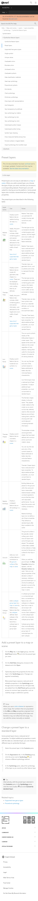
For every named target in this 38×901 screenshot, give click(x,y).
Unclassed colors (10, 69)
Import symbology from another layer (16, 145)
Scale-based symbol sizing (12, 129)
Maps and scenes (11, 28)
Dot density (8, 89)
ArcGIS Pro (5, 8)
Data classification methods (13, 77)
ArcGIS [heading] (4, 828)
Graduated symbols (10, 73)
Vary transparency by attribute (13, 109)
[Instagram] (29, 822)
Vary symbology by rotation (13, 113)
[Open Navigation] (35, 2)
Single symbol (9, 53)
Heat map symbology (11, 81)
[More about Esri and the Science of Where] (5, 820)
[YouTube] (33, 822)
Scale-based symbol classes (13, 125)
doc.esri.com (13, 19)
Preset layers (8, 45)
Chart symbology (10, 93)
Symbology (7, 30)
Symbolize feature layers (19, 30)
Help (3, 12)
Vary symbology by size (12, 117)
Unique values (9, 57)
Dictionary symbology (11, 97)
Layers (20, 28)
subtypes (14, 612)
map (31, 181)
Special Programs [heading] (7, 846)
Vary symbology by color (12, 121)
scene (4, 183)
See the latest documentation (19, 168)
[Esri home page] (5, 2)
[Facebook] (25, 818)
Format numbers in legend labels (14, 141)
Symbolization (7, 33)
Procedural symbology (12, 803)
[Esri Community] (25, 822)
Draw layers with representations (14, 101)
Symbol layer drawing (11, 133)
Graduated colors (10, 61)
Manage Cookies (8, 888)
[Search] (31, 2)
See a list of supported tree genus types (14, 257)
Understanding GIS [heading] (7, 837)
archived (28, 164)
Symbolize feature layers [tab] (11, 37)
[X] (29, 818)
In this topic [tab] (6, 175)
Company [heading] (4, 841)
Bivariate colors (9, 65)
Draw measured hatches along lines (15, 137)
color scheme (18, 706)
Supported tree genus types (13, 49)
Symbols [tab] (6, 149)
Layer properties (29, 28)
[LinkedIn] (33, 818)
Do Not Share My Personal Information (14, 893)
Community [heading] (5, 832)
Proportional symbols (11, 85)
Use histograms (9, 105)
